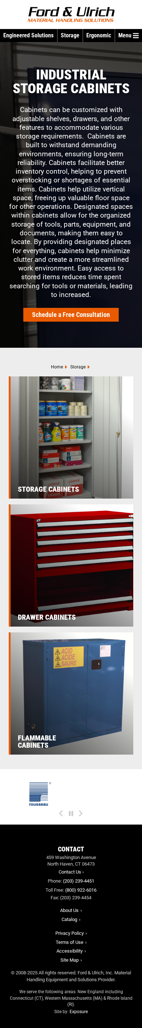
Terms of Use (69, 942)
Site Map (69, 960)
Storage (70, 35)
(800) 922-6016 (80, 890)
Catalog (69, 919)
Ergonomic (98, 35)
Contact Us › (71, 872)
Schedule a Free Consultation (71, 314)
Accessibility (69, 951)
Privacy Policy (69, 933)
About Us (69, 910)
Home (57, 366)
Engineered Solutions (28, 35)
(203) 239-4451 (78, 881)
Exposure (79, 1011)
